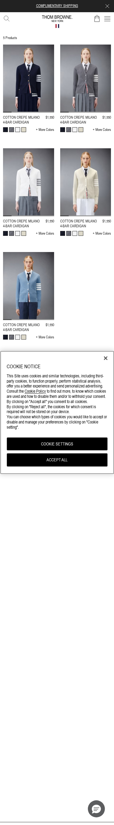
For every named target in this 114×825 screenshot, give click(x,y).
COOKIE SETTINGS (57, 443)
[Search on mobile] (5, 17)
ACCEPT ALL (57, 459)
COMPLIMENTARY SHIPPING (57, 6)
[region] (57, 412)
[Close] (105, 358)
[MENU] (107, 18)
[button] (96, 808)
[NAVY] (5, 129)
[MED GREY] (11, 129)
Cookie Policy (35, 391)
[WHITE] (17, 129)
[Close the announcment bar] (107, 6)
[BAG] (97, 18)
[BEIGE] (23, 129)
